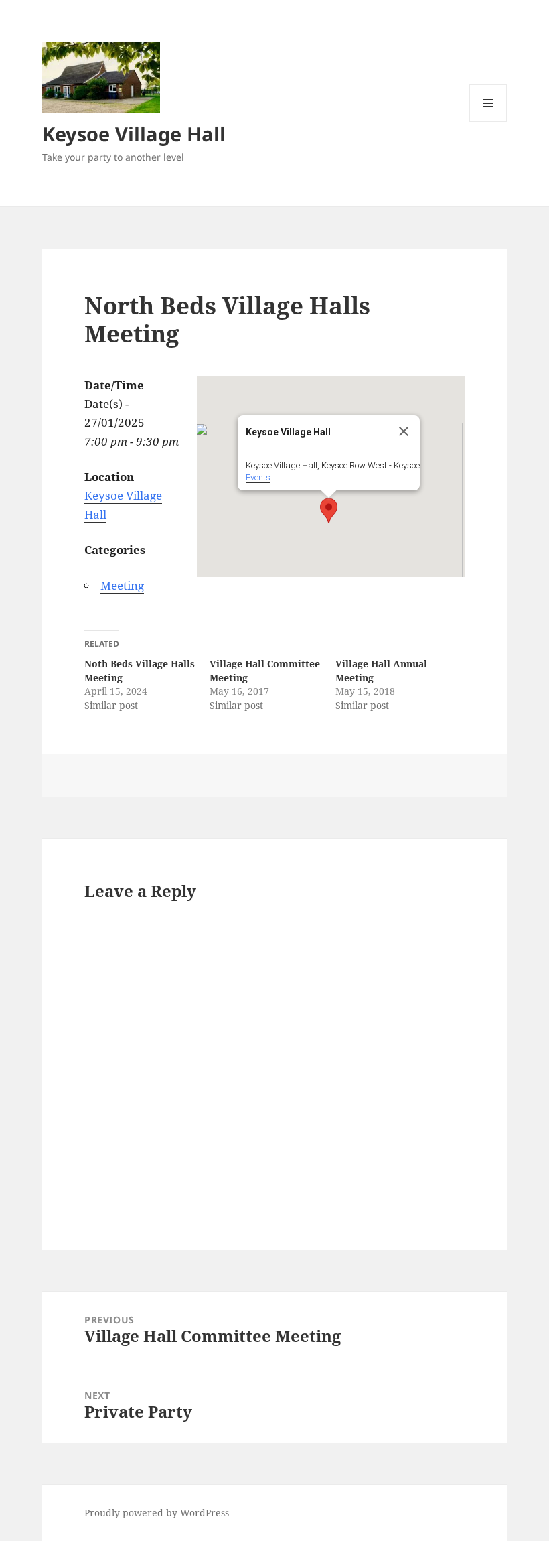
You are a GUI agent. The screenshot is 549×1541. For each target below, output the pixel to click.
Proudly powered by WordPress (156, 1512)
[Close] (404, 431)
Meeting (122, 585)
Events (258, 477)
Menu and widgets (488, 121)
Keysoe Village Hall (134, 134)
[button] (328, 510)
